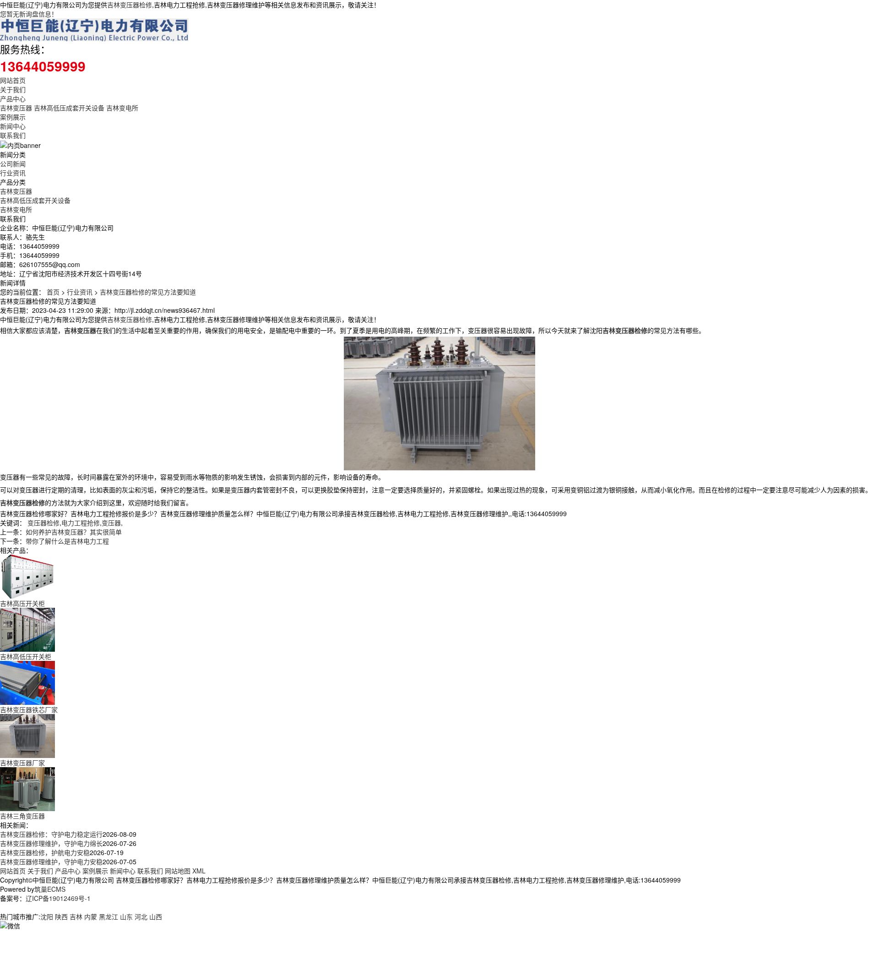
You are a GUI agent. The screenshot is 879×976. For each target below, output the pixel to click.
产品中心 (13, 98)
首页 (53, 291)
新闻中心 (13, 126)
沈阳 (46, 916)
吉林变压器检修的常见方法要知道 (148, 291)
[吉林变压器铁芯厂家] (27, 682)
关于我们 (13, 89)
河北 (141, 916)
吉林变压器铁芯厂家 (29, 709)
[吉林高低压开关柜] (27, 628)
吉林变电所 (122, 107)
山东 (126, 916)
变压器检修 (43, 522)
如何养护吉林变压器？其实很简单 (74, 531)
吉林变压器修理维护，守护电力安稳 (51, 861)
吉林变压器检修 (129, 4)
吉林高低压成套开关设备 (69, 107)
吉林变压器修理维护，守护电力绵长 (51, 843)
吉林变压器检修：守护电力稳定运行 (51, 834)
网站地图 (177, 870)
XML (199, 870)
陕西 (61, 916)
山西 (155, 916)
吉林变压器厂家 (22, 762)
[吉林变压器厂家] (27, 735)
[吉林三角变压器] (27, 788)
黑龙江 (108, 916)
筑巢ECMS (49, 889)
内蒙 (90, 916)
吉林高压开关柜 (22, 603)
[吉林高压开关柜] (27, 575)
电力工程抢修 (80, 522)
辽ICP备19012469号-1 (58, 898)
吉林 (76, 916)
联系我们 (13, 135)
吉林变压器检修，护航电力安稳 (45, 852)
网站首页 (13, 80)
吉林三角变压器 (22, 815)
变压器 (111, 522)
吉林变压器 (16, 107)
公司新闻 (13, 163)
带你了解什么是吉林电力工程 (67, 540)
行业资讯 (13, 172)
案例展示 (13, 116)
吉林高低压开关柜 (25, 656)
